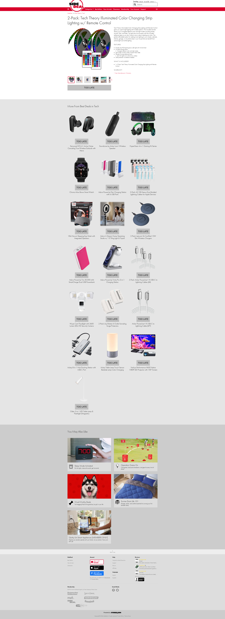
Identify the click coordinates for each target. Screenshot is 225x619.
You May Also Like (77, 431)
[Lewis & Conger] (91, 593)
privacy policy (95, 579)
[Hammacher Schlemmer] (75, 593)
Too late (89, 87)
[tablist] (89, 79)
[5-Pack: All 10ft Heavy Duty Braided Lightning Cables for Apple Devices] (143, 183)
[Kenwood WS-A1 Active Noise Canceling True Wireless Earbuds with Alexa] (82, 137)
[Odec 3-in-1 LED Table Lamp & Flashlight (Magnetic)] (82, 403)
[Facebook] (113, 590)
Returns (114, 565)
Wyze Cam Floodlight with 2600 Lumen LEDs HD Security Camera (82, 324)
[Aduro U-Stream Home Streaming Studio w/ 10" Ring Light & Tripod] (112, 227)
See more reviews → (140, 576)
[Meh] (75, 597)
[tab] (71, 79)
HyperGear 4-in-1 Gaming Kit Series (143, 146)
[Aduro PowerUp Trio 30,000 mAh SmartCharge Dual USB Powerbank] (82, 271)
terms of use (107, 577)
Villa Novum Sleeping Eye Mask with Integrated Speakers (81, 237)
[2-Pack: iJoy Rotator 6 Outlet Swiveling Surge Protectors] (112, 315)
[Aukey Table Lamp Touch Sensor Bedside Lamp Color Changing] (112, 359)
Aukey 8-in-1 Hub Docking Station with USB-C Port (82, 368)
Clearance (116, 9)
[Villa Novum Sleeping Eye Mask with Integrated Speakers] (82, 227)
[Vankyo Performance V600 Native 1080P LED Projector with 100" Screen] (143, 359)
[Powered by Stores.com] (112, 613)
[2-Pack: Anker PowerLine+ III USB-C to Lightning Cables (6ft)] (143, 271)
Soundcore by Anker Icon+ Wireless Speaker (112, 147)
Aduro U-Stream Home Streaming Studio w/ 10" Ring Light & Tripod (112, 237)
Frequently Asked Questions (118, 560)
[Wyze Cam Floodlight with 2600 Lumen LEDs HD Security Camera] (82, 315)
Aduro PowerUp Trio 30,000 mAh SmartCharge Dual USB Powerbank (82, 281)
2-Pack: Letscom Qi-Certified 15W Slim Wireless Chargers (143, 237)
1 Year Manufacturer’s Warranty (122, 73)
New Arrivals (107, 9)
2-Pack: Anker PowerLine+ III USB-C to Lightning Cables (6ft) (143, 281)
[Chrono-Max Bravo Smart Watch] (82, 183)
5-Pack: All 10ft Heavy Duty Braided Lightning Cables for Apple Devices (143, 193)
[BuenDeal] (91, 601)
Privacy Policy (120, 616)
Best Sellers (98, 9)
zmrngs (152, 1)
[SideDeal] (75, 601)
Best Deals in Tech (80, 13)
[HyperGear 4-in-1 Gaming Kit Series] (143, 137)
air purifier (146, 1)
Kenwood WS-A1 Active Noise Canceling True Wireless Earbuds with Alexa (82, 148)
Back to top (112, 552)
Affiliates (114, 568)
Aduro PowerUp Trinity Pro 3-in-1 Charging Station (112, 281)
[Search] (135, 4)
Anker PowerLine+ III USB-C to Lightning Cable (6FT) (143, 324)
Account (92, 557)
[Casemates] (83, 605)
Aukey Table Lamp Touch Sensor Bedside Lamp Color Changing (112, 368)
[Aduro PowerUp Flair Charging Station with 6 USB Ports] (112, 183)
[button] (68, 9)
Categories (88, 9)
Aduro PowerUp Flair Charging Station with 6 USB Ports (112, 193)
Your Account (135, 9)
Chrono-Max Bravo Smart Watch (82, 192)
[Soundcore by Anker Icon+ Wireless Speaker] (112, 137)
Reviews (137, 557)
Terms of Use (128, 616)
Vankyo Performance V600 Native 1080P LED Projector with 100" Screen (143, 368)
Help (113, 557)
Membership (125, 9)
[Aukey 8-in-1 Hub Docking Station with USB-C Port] (82, 359)
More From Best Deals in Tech (83, 106)
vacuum (141, 1)
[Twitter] (117, 590)
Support (143, 9)
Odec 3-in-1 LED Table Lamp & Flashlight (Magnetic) (81, 412)
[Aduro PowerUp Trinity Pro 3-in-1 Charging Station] (112, 271)
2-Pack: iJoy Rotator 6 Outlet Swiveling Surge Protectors (112, 324)
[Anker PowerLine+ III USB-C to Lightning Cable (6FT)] (143, 315)
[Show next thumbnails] (111, 79)
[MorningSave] (91, 597)
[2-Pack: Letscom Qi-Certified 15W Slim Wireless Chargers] (143, 227)
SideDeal (70, 13)
